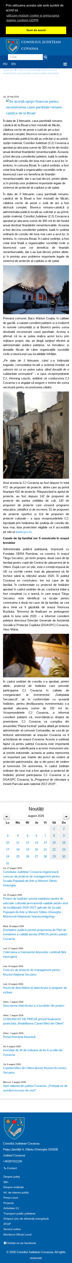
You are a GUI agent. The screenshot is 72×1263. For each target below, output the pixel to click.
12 (27, 842)
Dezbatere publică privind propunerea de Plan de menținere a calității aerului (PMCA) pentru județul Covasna (35, 934)
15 (54, 842)
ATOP (7, 1224)
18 (17, 849)
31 (7, 863)
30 (63, 856)
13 (36, 842)
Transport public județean (19, 1213)
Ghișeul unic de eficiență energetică (26, 1218)
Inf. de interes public (16, 1192)
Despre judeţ (11, 1176)
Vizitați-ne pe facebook (21, 1243)
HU (5, 64)
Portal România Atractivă (19, 1037)
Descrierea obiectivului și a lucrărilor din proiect (33, 1005)
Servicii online (12, 1229)
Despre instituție (13, 1187)
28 (45, 856)
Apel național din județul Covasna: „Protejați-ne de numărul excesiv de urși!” (35, 1088)
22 (54, 849)
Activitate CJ (11, 1208)
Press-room (10, 1197)
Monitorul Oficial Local (17, 1234)
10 (7, 842)
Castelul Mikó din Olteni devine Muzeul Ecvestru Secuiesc (34, 1070)
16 (63, 842)
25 (17, 856)
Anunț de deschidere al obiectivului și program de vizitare (35, 990)
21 (45, 849)
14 (45, 842)
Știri (21, 70)
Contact (11, 1168)
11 (17, 842)
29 (54, 856)
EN (13, 64)
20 (36, 849)
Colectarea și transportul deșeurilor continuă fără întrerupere (34, 954)
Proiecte (8, 1203)
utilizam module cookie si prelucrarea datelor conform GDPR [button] (32, 18)
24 (7, 856)
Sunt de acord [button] (36, 30)
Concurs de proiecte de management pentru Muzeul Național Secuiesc (31, 972)
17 (7, 849)
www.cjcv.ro (23, 532)
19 (27, 849)
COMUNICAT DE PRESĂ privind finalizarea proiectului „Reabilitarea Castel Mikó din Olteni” (33, 1021)
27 (36, 856)
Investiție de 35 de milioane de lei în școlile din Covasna (33, 1052)
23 (63, 849)
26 (27, 856)
